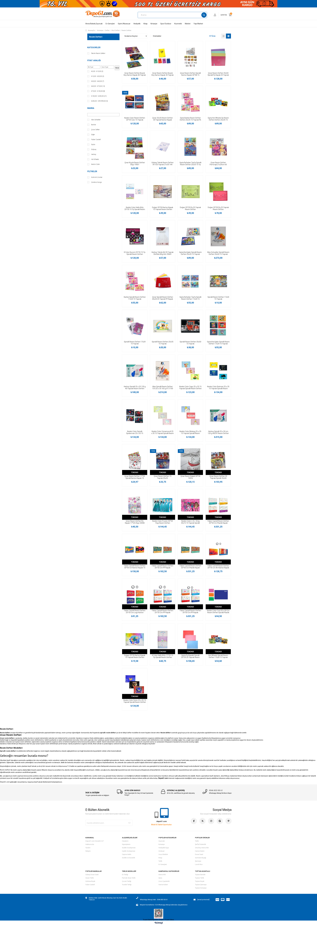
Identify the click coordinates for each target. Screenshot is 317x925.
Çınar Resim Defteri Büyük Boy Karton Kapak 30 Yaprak (163, 74)
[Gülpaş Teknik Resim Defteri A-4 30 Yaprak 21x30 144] (162, 146)
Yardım (87, 848)
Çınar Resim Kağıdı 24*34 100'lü (190, 477)
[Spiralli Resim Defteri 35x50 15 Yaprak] (190, 326)
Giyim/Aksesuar (124, 24)
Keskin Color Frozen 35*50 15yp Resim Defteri (162, 522)
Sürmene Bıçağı (200, 858)
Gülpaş (93, 149)
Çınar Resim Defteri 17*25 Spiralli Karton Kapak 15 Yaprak (134, 477)
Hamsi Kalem (199, 851)
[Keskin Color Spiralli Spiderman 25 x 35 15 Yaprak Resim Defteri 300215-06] (135, 415)
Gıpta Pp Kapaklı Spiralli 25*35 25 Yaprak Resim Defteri (190, 656)
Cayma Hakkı (126, 854)
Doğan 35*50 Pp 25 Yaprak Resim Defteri (218, 208)
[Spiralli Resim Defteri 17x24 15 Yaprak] (218, 281)
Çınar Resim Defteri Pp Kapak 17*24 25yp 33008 (135, 522)
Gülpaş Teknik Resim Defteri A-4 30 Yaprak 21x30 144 (162, 164)
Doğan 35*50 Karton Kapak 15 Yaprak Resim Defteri (162, 208)
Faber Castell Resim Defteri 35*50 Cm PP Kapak (190, 611)
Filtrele (117, 68)
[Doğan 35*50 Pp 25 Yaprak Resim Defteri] (218, 191)
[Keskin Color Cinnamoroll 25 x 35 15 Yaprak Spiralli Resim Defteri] (162, 415)
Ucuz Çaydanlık (164, 881)
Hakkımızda (89, 844)
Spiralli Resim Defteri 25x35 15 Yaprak (162, 343)
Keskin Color (95, 164)
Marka (90, 108)
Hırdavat (161, 851)
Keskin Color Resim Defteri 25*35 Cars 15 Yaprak (134, 119)
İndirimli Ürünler (96, 177)
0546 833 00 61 (216, 790)
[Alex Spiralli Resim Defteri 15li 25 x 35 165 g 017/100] (162, 370)
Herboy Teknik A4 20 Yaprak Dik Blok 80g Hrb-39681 (162, 253)
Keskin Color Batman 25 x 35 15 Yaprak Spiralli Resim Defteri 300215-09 (218, 388)
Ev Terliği (125, 874)
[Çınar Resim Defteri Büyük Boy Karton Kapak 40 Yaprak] (135, 57)
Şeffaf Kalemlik (200, 844)
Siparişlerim (126, 844)
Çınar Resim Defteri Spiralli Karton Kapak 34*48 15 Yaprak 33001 (190, 74)
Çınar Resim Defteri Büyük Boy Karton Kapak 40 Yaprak (135, 74)
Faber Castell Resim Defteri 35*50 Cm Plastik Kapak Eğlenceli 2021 (190, 567)
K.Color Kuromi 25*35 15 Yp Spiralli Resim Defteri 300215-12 (134, 253)
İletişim (88, 851)
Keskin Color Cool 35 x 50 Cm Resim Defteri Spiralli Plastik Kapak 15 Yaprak (218, 611)
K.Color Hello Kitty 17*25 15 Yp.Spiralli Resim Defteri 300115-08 (162, 656)
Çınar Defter (95, 129)
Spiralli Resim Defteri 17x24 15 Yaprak (218, 298)
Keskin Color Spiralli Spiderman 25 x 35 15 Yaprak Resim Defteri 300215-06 (134, 432)
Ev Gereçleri (110, 24)
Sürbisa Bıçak (90, 881)
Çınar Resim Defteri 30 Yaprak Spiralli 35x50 (218, 477)
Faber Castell (96, 139)
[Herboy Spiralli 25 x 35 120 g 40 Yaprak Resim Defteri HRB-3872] (135, 370)
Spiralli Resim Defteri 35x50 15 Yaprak (190, 343)
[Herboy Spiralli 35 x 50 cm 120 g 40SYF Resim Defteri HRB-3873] (218, 415)
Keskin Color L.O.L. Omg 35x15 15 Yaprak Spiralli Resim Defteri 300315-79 (190, 522)
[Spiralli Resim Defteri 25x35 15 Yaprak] (162, 326)
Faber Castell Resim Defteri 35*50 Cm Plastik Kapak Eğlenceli (218, 522)
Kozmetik (178, 24)
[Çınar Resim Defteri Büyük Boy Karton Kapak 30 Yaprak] (162, 57)
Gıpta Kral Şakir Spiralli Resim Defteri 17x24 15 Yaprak (218, 343)
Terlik (160, 861)
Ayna (160, 878)
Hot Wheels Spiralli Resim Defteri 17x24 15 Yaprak (218, 656)
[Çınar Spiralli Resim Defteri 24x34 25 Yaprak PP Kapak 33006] (162, 281)
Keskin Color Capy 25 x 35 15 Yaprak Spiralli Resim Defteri (190, 388)
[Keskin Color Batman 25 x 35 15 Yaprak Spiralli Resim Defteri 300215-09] (218, 370)
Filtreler (92, 171)
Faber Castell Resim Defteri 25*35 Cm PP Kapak (162, 611)
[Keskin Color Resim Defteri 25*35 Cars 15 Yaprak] (135, 102)
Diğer (93, 134)
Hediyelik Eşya (163, 848)
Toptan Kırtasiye (200, 888)
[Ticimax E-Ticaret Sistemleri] (158, 923)
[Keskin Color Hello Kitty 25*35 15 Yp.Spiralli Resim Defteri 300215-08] (135, 191)
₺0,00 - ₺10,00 (97, 71)
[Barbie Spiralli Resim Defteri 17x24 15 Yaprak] (135, 281)
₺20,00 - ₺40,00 (97, 81)
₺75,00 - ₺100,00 (98, 91)
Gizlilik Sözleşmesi (128, 848)
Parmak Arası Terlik (128, 878)
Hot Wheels (95, 159)
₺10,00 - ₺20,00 (97, 76)
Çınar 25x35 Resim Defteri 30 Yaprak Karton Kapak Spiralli (162, 119)
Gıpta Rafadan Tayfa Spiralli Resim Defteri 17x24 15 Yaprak (190, 298)
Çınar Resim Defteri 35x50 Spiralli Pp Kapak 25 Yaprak (218, 74)
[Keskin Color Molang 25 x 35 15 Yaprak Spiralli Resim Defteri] (190, 415)
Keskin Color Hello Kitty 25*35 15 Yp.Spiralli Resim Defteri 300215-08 (134, 208)
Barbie (93, 125)
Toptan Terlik (199, 878)
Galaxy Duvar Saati (92, 874)
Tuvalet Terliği (126, 885)
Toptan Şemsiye (200, 885)
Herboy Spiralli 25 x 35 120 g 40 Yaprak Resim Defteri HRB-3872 (135, 388)
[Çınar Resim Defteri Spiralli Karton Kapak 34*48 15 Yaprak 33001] (190, 57)
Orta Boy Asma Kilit (202, 848)
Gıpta (93, 144)
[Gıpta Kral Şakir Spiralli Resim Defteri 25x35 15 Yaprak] (190, 236)
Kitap (145, 24)
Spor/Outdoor (165, 24)
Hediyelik (136, 24)
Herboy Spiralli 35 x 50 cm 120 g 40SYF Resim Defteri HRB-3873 (218, 432)
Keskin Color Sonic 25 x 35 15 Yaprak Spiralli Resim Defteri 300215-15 (134, 701)
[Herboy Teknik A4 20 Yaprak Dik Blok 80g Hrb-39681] (162, 236)
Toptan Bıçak (199, 881)
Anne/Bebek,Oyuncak (94, 24)
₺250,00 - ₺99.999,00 (99, 101)
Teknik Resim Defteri (98, 53)
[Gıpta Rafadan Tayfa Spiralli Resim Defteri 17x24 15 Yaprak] (190, 281)
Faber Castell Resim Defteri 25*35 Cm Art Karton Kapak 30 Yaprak (218, 567)
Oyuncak (161, 841)
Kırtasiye (154, 24)
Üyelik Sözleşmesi (128, 851)
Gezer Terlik (89, 878)
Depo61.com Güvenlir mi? (94, 841)
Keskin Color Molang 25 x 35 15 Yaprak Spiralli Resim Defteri (190, 432)
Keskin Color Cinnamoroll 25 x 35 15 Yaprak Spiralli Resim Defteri (162, 432)
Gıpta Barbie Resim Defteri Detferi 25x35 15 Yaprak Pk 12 (190, 119)
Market (187, 24)
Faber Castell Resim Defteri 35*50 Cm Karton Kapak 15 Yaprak (134, 567)
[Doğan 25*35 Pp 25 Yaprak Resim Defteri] (190, 191)
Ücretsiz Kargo (96, 182)
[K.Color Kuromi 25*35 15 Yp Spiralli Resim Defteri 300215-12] (135, 236)
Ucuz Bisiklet (163, 854)
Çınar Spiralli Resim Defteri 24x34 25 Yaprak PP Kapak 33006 (162, 298)
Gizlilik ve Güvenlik (128, 858)
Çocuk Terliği (126, 881)
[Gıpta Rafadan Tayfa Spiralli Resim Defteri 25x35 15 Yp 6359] (190, 146)
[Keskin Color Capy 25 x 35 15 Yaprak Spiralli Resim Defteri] (190, 370)
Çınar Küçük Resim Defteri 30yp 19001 (135, 164)
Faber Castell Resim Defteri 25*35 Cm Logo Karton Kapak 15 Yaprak (134, 611)
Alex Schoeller (96, 120)
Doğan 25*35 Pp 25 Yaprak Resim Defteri (190, 208)
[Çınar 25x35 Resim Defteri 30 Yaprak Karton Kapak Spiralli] (162, 102)
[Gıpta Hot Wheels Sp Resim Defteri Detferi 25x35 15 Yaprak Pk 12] (218, 102)
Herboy (93, 154)
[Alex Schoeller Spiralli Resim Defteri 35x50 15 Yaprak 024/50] (218, 236)
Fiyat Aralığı (94, 60)
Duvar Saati (199, 854)
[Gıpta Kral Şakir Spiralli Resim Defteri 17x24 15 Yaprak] (218, 326)
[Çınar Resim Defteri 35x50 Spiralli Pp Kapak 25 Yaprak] (218, 57)
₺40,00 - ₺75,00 (98, 86)
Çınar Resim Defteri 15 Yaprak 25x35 (162, 477)
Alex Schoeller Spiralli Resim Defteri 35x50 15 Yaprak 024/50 (218, 253)
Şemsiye (198, 861)
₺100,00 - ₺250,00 (99, 96)
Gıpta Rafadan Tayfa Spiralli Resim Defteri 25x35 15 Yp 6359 (190, 164)
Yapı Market (198, 24)
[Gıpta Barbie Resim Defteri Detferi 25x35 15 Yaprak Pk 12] (190, 102)
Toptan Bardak (200, 874)
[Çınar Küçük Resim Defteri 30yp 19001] (135, 146)
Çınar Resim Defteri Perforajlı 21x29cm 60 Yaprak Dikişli (218, 164)
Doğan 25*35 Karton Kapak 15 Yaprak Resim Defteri (134, 656)
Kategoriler (93, 47)
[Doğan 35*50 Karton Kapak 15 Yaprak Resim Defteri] (162, 191)
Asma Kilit (162, 874)
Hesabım (125, 841)
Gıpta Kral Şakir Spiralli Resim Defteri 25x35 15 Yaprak (190, 253)
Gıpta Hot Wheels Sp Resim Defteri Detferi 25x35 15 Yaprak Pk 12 (218, 119)
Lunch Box (198, 864)
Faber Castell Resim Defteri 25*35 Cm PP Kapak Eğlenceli (162, 567)
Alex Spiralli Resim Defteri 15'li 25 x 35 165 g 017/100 (162, 388)
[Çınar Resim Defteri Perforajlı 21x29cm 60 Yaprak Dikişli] (218, 146)
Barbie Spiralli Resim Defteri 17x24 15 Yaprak (135, 298)
